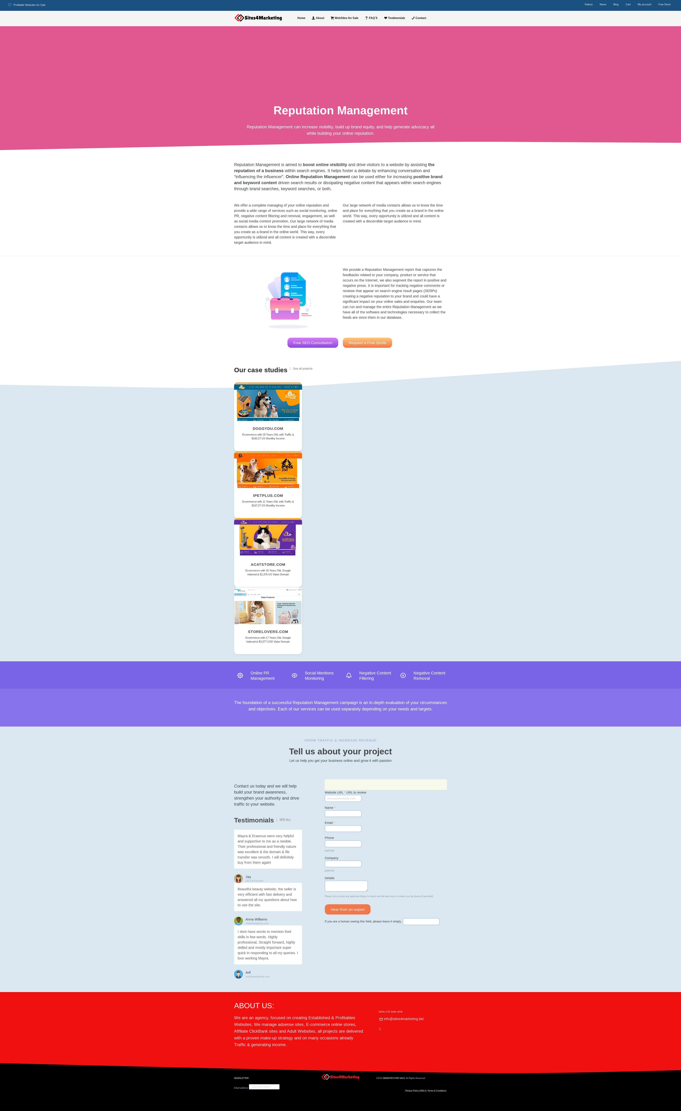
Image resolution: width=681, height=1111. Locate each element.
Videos (589, 4)
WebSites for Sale (346, 17)
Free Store (664, 4)
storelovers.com (268, 632)
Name (330, 807)
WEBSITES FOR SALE (394, 1078)
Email (330, 823)
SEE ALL (285, 819)
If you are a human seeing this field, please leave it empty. (364, 921)
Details (329, 878)
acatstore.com (268, 564)
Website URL (345, 792)
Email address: (241, 1088)
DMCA (423, 1091)
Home (301, 17)
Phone (329, 838)
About (320, 17)
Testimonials (396, 17)
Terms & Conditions (437, 1091)
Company (331, 858)
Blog (616, 4)
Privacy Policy (412, 1091)
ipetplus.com (268, 495)
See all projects (302, 368)
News (603, 4)
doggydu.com (268, 428)
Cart (628, 4)
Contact (421, 17)
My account (644, 4)
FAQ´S (373, 17)
